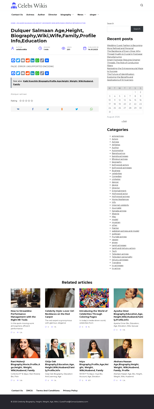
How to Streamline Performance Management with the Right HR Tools (23, 315)
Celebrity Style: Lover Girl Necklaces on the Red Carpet (59, 314)
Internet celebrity (120, 205)
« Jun (124, 121)
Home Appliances (120, 199)
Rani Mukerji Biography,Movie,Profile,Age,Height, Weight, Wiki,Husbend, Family (25, 366)
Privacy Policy (70, 390)
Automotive (117, 150)
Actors (115, 139)
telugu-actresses (120, 260)
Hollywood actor (120, 194)
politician (116, 234)
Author (41, 15)
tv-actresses (117, 265)
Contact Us (17, 15)
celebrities (117, 173)
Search (110, 23)
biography (66, 15)
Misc (114, 217)
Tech (114, 251)
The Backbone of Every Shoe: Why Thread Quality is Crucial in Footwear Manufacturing (124, 54)
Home (13, 23)
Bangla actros (118, 153)
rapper (115, 240)
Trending (116, 263)
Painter (115, 228)
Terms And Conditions (48, 390)
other (114, 225)
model (115, 219)
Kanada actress (119, 211)
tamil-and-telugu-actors (123, 248)
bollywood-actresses (122, 168)
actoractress (118, 136)
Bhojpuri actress (120, 159)
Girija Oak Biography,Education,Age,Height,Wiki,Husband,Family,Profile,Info (59, 366)
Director (52, 15)
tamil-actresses (119, 245)
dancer (115, 182)
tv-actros (116, 268)
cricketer (116, 179)
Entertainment (119, 191)
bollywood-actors (120, 165)
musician (116, 222)
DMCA (29, 390)
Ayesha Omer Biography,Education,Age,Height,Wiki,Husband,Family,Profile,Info (128, 315)
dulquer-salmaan (19, 94)
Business (116, 171)
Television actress (120, 254)
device (115, 185)
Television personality (122, 257)
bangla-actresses (120, 156)
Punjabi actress (119, 237)
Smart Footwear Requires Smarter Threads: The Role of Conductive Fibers (123, 63)
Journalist (116, 208)
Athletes (116, 145)
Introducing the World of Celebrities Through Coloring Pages (93, 314)
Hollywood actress (121, 196)
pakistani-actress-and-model (125, 231)
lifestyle (115, 214)
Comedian (117, 176)
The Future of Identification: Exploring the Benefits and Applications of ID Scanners (120, 77)
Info (114, 202)
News (80, 15)
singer (93, 15)
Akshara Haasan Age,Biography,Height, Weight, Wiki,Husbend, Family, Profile (126, 366)
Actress (30, 15)
